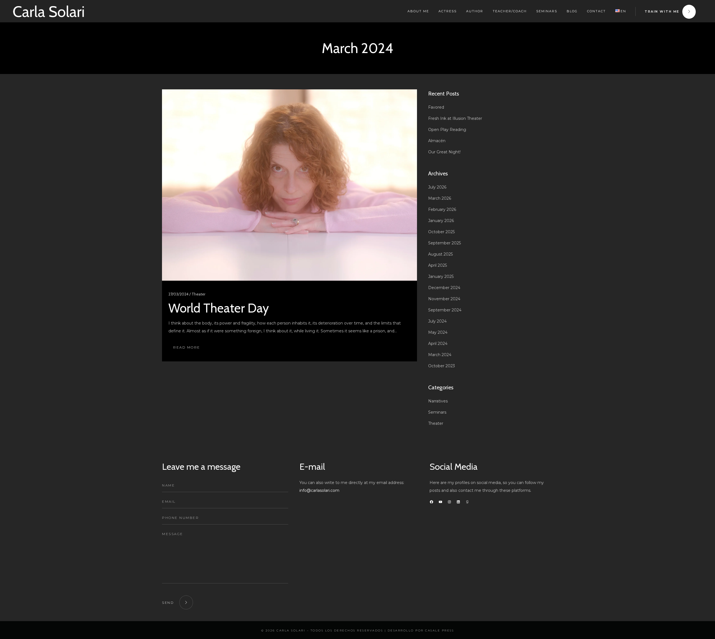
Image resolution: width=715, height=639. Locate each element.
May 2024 (437, 332)
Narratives (438, 401)
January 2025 (441, 276)
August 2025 (440, 254)
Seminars (437, 412)
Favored (436, 107)
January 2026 (441, 220)
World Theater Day (218, 308)
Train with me (662, 11)
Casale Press (439, 630)
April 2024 (437, 343)
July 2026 (437, 187)
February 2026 (442, 209)
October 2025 (441, 231)
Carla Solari (291, 630)
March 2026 (439, 198)
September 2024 (444, 310)
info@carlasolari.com (319, 490)
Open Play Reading (447, 129)
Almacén (436, 140)
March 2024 (439, 354)
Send (168, 603)
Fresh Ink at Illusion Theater (455, 118)
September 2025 (444, 242)
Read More (186, 347)
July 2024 (437, 321)
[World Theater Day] (289, 185)
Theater (435, 423)
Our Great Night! (444, 151)
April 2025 (437, 265)
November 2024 (444, 298)
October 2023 (441, 365)
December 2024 (444, 287)
